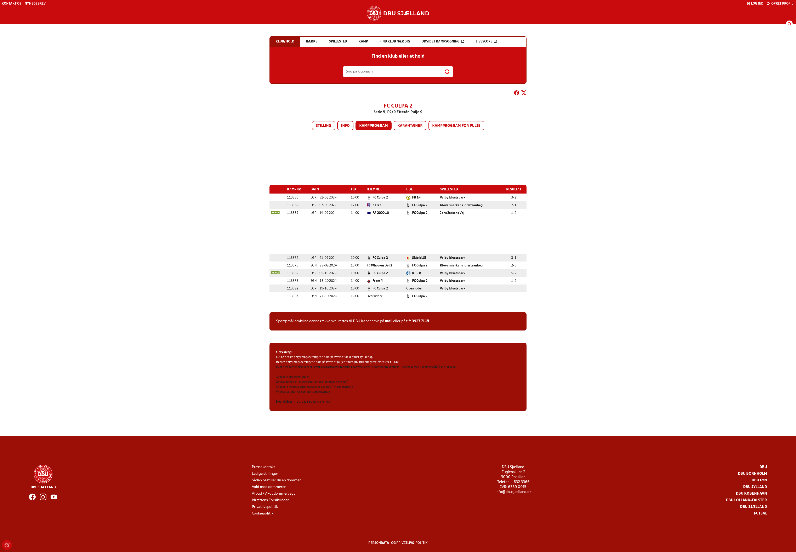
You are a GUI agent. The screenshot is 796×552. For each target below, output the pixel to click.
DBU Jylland (755, 487)
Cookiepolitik (262, 513)
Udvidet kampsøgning (441, 41)
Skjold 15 (419, 258)
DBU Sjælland (753, 507)
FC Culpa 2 (380, 197)
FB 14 (416, 197)
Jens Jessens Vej (452, 213)
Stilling (323, 126)
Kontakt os (11, 3)
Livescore (484, 41)
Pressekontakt (263, 467)
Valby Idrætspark (452, 197)
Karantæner (410, 126)
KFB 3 (377, 205)
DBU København (751, 493)
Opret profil (782, 3)
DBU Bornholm (752, 474)
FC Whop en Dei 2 (379, 265)
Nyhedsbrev (35, 3)
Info (345, 126)
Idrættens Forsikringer (270, 500)
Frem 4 (378, 281)
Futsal (760, 513)
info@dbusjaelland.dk (513, 492)
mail (388, 321)
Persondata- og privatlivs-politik (398, 543)
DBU (763, 467)
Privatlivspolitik (265, 507)
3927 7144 (420, 321)
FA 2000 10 (381, 213)
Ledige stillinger (265, 474)
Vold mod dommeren (269, 487)
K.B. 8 (416, 273)
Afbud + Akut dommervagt (273, 493)
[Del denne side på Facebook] (516, 93)
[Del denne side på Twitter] (524, 93)
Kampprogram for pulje (456, 126)
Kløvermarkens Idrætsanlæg (461, 205)
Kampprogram (373, 126)
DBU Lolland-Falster (746, 500)
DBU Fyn (759, 480)
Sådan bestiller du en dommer (276, 480)
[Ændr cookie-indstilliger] (7, 545)
